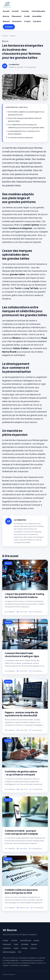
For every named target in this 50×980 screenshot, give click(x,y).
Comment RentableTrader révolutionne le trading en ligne (22, 655)
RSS (19, 952)
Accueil (6, 11)
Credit (27, 16)
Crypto (27, 21)
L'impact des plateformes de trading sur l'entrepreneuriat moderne (24, 595)
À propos (37, 21)
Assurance (17, 21)
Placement (16, 16)
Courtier (25, 11)
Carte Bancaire (38, 11)
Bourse (6, 16)
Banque (6, 21)
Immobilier (37, 16)
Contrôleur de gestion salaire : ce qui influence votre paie (21, 773)
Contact (9, 27)
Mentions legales (9, 952)
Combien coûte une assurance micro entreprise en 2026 (21, 891)
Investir (15, 11)
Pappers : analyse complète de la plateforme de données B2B (21, 714)
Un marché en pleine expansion (20, 137)
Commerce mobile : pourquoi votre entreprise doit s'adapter (21, 832)
